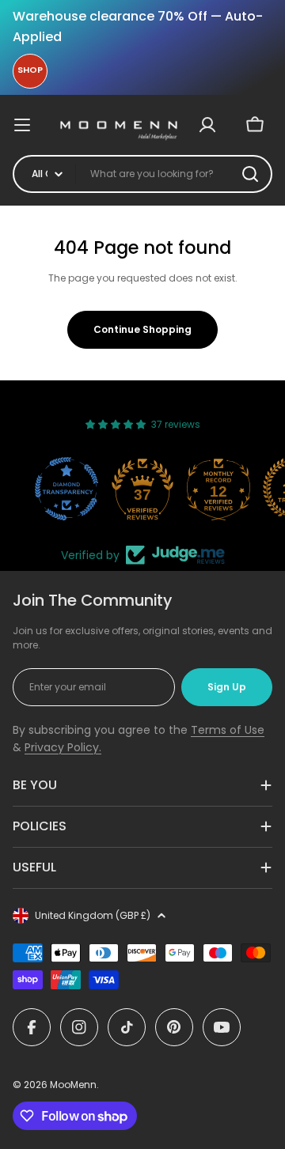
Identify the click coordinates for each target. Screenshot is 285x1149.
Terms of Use (227, 730)
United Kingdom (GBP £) (92, 915)
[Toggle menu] (30, 125)
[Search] (250, 173)
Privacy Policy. (63, 747)
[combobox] (142, 174)
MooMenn (73, 1084)
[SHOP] (30, 71)
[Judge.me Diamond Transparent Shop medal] (66, 488)
